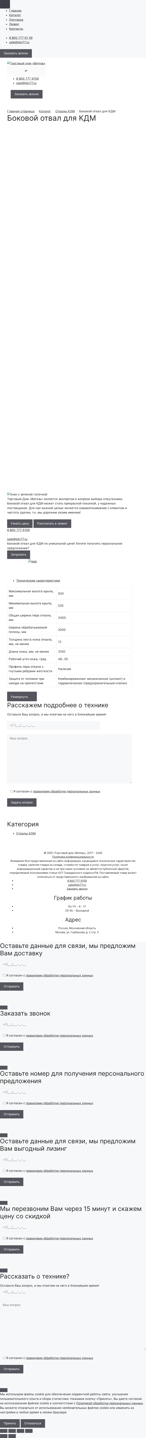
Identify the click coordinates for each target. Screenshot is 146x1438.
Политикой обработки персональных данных (109, 1403)
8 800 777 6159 (27, 78)
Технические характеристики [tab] (38, 580)
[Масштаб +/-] (3, 1431)
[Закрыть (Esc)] (29, 1431)
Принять (10, 1423)
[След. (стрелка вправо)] (12, 1436)
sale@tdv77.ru (19, 42)
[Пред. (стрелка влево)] (3, 1436)
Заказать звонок (77, 888)
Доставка (16, 19)
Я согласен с (56, 791)
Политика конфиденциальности (73, 856)
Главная (15, 10)
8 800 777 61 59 (21, 38)
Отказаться (32, 1423)
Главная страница (21, 111)
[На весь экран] (12, 1431)
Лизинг (14, 24)
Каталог (15, 15)
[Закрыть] (3, 1007)
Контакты (16, 29)
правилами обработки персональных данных (66, 791)
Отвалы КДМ (65, 111)
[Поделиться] (20, 1431)
